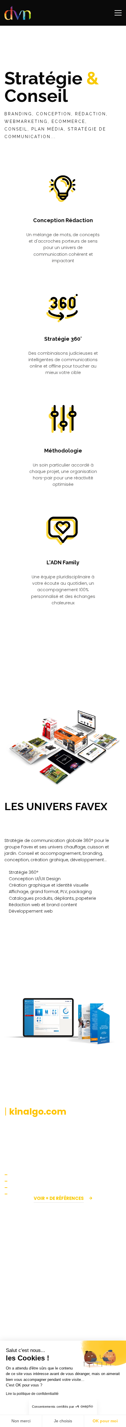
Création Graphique (27, 1340)
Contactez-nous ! (63, 1279)
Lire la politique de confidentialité (32, 1394)
